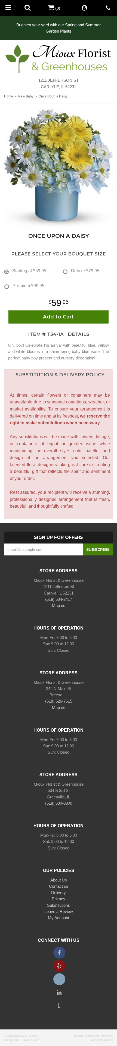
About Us (58, 880)
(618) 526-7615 (58, 701)
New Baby (25, 96)
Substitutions (58, 905)
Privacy (58, 898)
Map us (58, 605)
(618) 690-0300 (58, 803)
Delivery (58, 892)
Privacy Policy (30, 1039)
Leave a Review (58, 911)
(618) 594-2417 (58, 599)
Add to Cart (58, 317)
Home (8, 96)
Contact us (58, 886)
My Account (58, 917)
